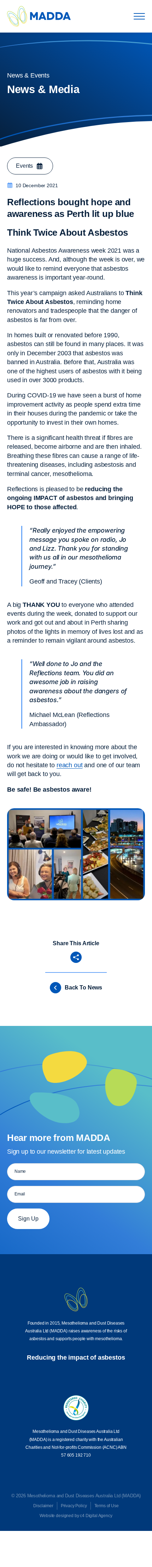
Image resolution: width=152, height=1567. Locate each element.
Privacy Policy (74, 1505)
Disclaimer (43, 1505)
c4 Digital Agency (96, 1515)
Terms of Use (106, 1505)
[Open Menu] (139, 16)
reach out (70, 765)
